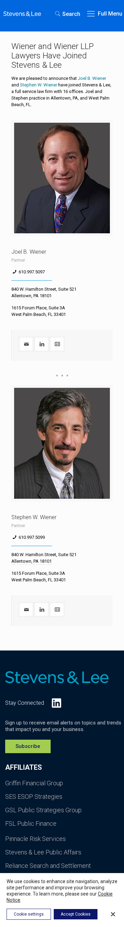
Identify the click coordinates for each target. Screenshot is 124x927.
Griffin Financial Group (34, 783)
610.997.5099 (32, 537)
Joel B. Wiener (92, 78)
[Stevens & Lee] (22, 13)
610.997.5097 (32, 271)
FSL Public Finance (30, 823)
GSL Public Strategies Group (43, 810)
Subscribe (28, 746)
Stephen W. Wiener (38, 84)
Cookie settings (29, 914)
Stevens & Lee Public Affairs (43, 852)
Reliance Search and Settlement (48, 865)
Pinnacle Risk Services (35, 838)
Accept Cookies (76, 914)
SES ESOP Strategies (33, 796)
